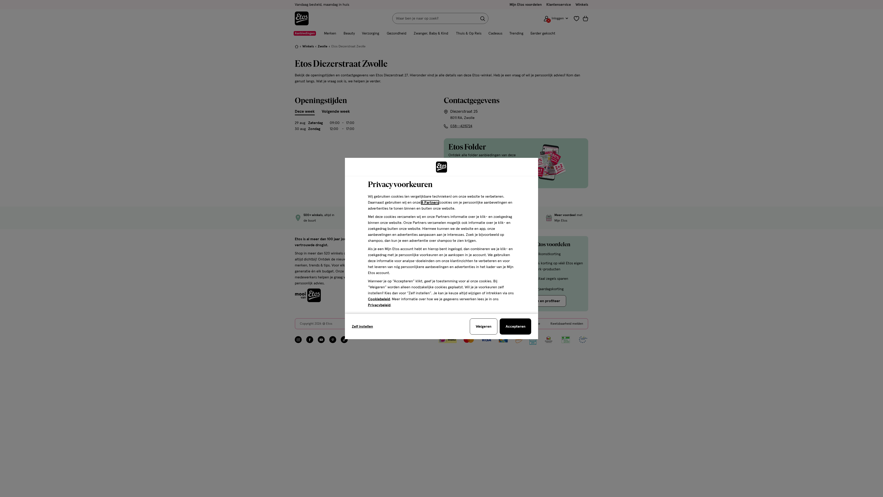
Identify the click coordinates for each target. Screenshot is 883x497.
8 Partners (430, 202)
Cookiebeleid (379, 299)
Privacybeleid (379, 305)
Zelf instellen (362, 326)
